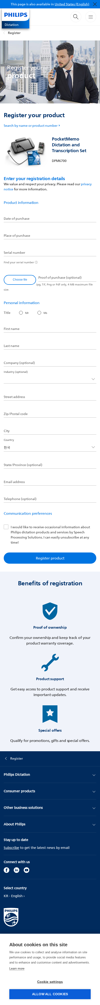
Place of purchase (17, 235)
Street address (14, 396)
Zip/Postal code (16, 413)
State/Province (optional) (23, 464)
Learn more (16, 968)
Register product (50, 558)
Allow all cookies (50, 994)
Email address (14, 481)
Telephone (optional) (20, 498)
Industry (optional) (16, 371)
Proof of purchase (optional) (60, 277)
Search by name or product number (30, 125)
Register (14, 33)
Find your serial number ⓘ (21, 262)
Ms (45, 312)
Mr (27, 312)
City (7, 430)
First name (12, 328)
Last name (11, 345)
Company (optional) (19, 362)
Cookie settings (50, 982)
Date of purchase (17, 218)
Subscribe (11, 847)
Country (9, 439)
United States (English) (72, 4)
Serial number (14, 252)
